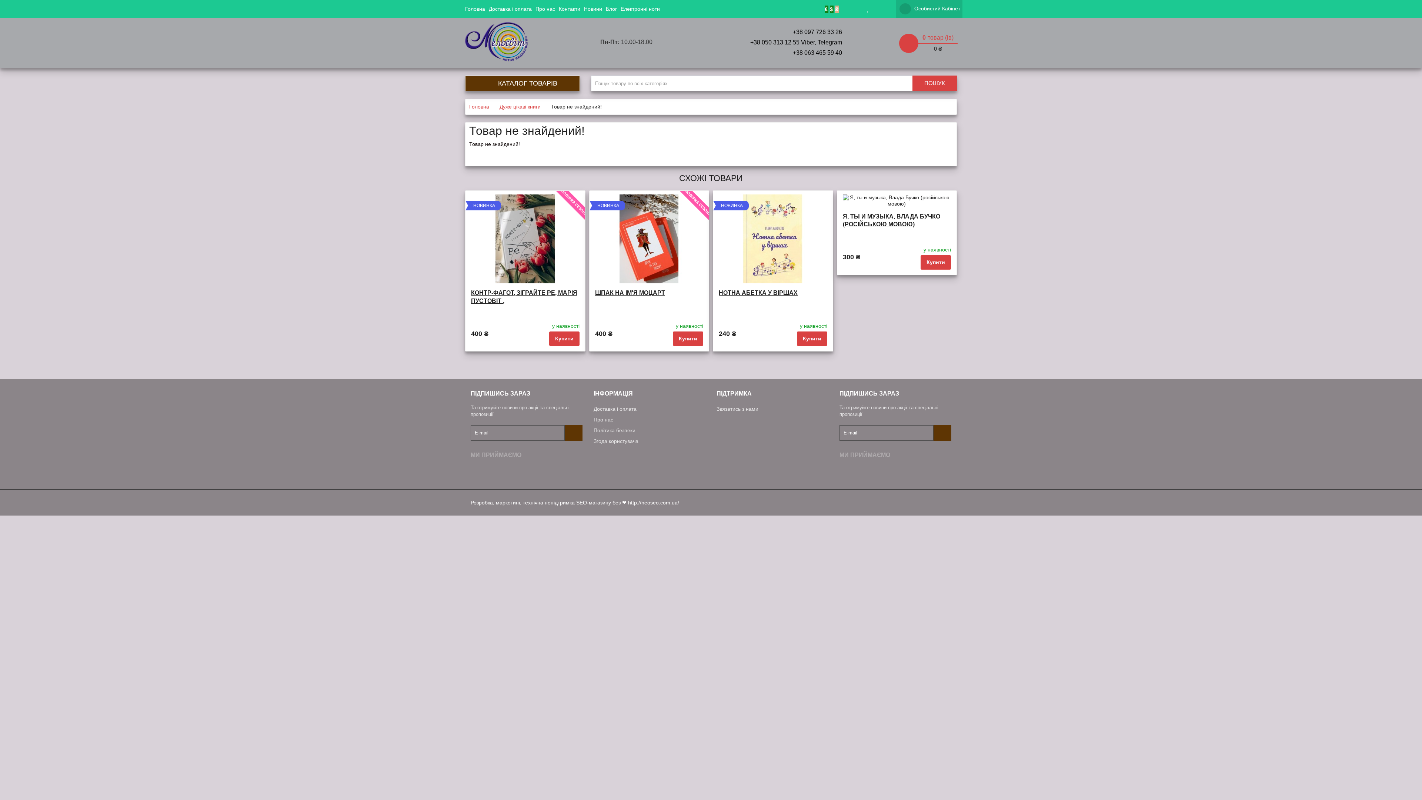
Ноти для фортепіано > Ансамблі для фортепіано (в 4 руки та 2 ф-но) (754, 127)
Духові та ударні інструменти (703, 118)
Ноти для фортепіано (694, 81)
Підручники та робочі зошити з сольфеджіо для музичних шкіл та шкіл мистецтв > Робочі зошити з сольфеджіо (803, 137)
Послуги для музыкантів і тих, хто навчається (722, 71)
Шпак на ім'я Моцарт (630, 293)
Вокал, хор (681, 109)
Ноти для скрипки (689, 90)
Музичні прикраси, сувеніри (701, 25)
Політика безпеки (614, 430)
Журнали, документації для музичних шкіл (719, 43)
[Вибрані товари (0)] (868, 9)
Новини (593, 9)
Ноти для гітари (687, 100)
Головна (475, 9)
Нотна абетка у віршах (758, 293)
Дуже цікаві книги (688, 165)
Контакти (569, 9)
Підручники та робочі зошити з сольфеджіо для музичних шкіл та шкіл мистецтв (764, 34)
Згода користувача (616, 441)
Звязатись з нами (737, 409)
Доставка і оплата (510, 9)
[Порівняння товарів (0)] (878, 9)
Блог (611, 9)
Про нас (545, 9)
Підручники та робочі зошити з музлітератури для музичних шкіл (746, 53)
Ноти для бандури (690, 62)
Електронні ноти (640, 9)
